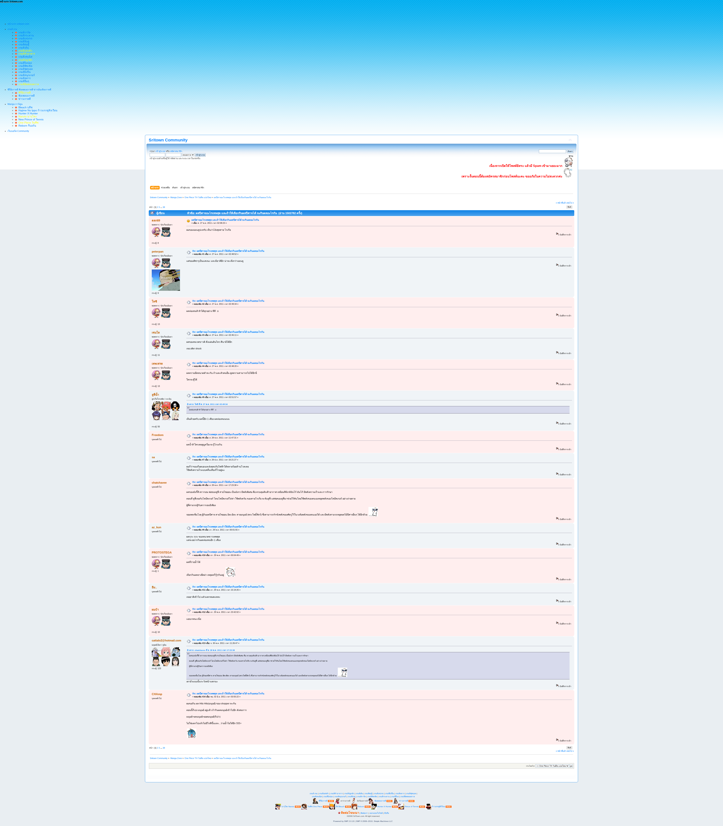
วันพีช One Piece (315, 806)
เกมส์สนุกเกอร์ (26, 75)
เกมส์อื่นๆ (23, 81)
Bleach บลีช (25, 107)
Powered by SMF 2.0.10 (343, 821)
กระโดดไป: (530, 766)
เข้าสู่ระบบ (160, 151)
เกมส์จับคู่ (23, 41)
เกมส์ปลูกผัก (349, 793)
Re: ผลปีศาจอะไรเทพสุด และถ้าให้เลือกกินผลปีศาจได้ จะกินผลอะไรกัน (228, 251)
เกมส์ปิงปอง (24, 62)
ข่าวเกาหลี (24, 98)
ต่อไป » (570, 203)
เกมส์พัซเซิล (24, 65)
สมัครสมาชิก (176, 151)
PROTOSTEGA (162, 552)
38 (164, 207)
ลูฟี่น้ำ (155, 394)
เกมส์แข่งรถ (24, 38)
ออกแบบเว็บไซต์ (376, 813)
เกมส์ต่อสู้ (23, 44)
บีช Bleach (340, 806)
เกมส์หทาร (24, 78)
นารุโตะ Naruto (287, 806)
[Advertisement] (68, 11)
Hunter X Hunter (27, 113)
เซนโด (156, 332)
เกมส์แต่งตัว (324, 793)
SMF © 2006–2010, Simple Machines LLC (374, 821)
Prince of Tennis (412, 806)
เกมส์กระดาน (25, 35)
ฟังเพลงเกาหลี (26, 95)
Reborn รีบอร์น (26, 125)
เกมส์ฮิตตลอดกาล (407, 796)
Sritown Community (168, 140)
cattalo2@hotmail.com (166, 640)
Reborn (361, 806)
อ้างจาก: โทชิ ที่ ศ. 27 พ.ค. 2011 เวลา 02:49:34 (207, 404)
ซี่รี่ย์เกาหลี (323, 801)
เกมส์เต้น (23, 47)
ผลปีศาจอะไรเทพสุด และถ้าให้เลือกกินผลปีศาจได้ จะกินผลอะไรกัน (225, 220)
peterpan (157, 251)
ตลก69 (156, 220)
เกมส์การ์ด (24, 32)
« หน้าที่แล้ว (561, 203)
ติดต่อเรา (364, 813)
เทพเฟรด (157, 363)
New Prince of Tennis (30, 119)
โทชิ (154, 301)
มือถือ (386, 813)
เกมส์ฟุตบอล (25, 68)
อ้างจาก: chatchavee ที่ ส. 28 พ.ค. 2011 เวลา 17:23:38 (211, 650)
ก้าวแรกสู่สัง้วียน (438, 806)
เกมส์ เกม (313, 793)
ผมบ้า (155, 609)
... (161, 207)
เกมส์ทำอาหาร (336, 793)
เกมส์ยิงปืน (24, 71)
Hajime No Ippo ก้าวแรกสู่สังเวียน (37, 110)
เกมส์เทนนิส (24, 56)
